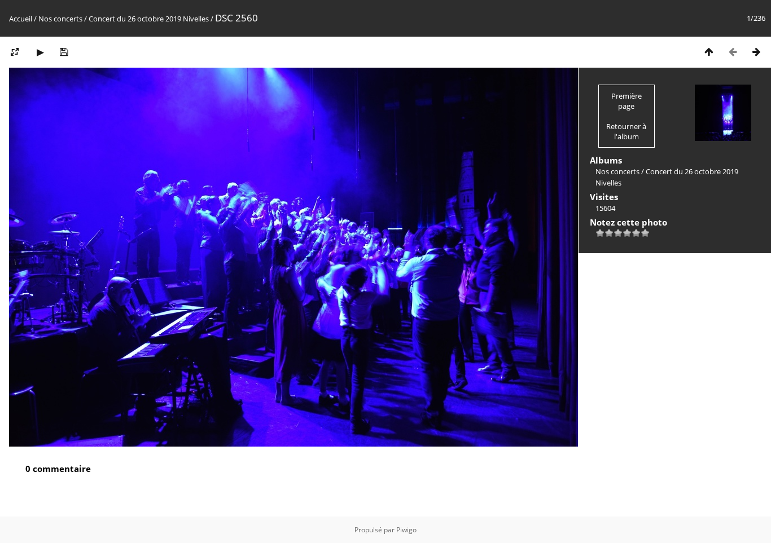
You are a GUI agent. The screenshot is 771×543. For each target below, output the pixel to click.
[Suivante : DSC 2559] (756, 51)
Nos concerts (60, 19)
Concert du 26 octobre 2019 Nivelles (149, 19)
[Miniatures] (709, 51)
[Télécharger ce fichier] (64, 51)
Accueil (20, 19)
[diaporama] (40, 51)
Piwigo (406, 530)
